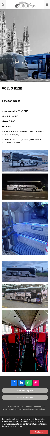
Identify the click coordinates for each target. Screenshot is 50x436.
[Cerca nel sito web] (3, 4)
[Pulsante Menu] (47, 4)
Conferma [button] (39, 432)
